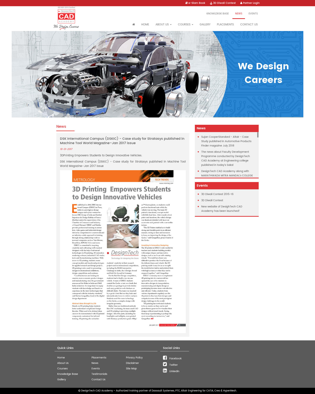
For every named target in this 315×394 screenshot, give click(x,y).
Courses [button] (184, 24)
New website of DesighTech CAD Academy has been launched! (221, 208)
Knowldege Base (218, 13)
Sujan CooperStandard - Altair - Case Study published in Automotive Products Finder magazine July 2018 (226, 141)
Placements (225, 24)
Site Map (131, 368)
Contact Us (249, 24)
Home (145, 24)
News (238, 13)
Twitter (173, 365)
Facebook (175, 358)
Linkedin (174, 371)
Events (253, 13)
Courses (62, 368)
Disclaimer (132, 363)
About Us (63, 363)
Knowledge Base (67, 374)
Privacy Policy (134, 358)
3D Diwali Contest (224, 3)
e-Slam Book (196, 3)
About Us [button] (162, 24)
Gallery (205, 24)
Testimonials (99, 374)
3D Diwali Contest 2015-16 (217, 194)
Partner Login (251, 3)
